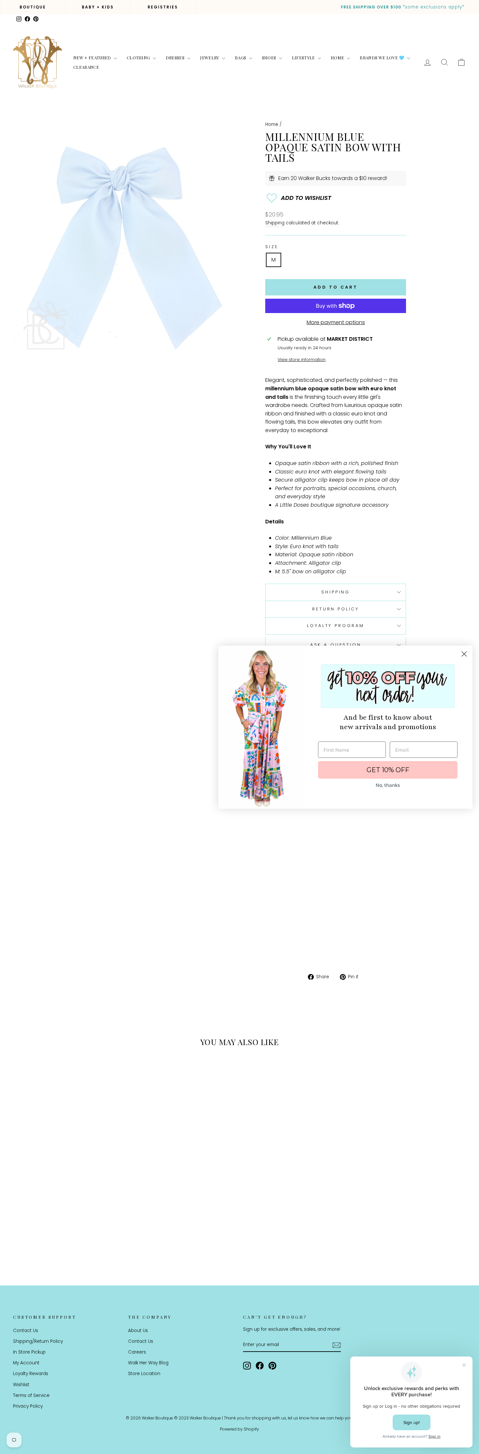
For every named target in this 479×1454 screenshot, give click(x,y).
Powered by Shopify (239, 1429)
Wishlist (21, 1385)
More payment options (336, 322)
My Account (26, 1363)
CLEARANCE (86, 67)
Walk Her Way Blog (148, 1363)
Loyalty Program (335, 625)
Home (338, 57)
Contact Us (25, 1330)
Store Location (144, 1374)
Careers (137, 1352)
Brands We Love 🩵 (382, 57)
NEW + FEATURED (92, 57)
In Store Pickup (29, 1352)
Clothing (139, 57)
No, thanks (388, 785)
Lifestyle (304, 57)
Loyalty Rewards (30, 1374)
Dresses (176, 57)
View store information (302, 359)
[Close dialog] (464, 654)
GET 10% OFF (388, 770)
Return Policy (335, 609)
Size (271, 246)
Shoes (269, 57)
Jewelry (210, 57)
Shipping (274, 223)
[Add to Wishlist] (335, 198)
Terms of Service (31, 1395)
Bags (241, 57)
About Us (138, 1330)
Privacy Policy (28, 1406)
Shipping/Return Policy (38, 1341)
